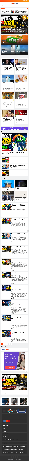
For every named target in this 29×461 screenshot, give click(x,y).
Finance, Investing (22, 66)
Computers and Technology (5, 187)
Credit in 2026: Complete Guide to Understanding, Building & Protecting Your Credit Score (12, 29)
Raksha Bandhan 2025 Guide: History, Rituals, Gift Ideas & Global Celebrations (20, 84)
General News (18, 98)
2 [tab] (24, 33)
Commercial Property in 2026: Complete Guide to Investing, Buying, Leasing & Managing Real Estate (19, 317)
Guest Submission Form (6, 434)
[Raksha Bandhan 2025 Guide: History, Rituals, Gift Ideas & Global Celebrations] (21, 79)
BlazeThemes (19, 459)
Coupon (3, 223)
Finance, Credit (18, 66)
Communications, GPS (5, 305)
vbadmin (4, 70)
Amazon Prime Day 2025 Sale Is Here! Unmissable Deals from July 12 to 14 (6, 189)
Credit (3, 25)
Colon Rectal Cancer (4, 335)
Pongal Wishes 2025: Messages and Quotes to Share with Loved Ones (14, 42)
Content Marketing (4, 277)
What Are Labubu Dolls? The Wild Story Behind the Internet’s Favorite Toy (7, 120)
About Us (4, 428)
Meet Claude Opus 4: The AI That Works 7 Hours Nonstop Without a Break (21, 199)
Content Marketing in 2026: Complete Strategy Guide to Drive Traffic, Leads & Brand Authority (19, 273)
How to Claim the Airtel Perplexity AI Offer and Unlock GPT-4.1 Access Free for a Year (21, 100)
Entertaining (23, 398)
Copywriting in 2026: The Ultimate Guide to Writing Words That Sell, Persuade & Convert (18, 172)
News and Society (4, 40)
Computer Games (4, 290)
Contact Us (4, 430)
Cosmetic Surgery (4, 238)
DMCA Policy (4, 431)
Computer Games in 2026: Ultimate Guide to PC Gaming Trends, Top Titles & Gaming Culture (18, 287)
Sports (5, 399)
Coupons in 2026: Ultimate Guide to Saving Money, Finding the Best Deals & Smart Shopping (18, 159)
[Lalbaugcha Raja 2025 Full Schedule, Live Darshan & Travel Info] (8, 96)
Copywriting (3, 251)
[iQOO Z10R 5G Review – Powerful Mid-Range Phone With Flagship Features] (8, 79)
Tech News (3, 49)
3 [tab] (25, 33)
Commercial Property (4, 320)
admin (3, 43)
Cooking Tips (3, 264)
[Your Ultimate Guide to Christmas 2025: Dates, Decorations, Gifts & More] (21, 113)
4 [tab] (26, 33)
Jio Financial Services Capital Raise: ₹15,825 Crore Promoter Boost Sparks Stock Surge (21, 68)
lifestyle (17, 82)
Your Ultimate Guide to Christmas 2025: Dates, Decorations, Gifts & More (20, 118)
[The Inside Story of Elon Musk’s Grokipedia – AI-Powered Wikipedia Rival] (8, 63)
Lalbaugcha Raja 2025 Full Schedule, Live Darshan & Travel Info (8, 102)
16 (9, 344)
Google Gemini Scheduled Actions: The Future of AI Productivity (21, 188)
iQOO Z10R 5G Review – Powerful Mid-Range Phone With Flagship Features (8, 84)
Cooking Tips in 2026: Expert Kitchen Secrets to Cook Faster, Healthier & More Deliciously (18, 260)
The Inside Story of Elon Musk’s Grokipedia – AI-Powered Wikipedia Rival (7, 68)
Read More (12, 231)
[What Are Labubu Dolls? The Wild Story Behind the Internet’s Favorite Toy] (8, 114)
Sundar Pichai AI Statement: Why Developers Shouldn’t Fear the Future (7, 201)
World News (7, 66)
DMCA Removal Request (6, 433)
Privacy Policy (4, 436)
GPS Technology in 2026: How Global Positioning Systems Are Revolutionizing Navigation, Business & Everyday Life (18, 302)
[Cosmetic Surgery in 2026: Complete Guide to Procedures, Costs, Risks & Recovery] (5, 166)
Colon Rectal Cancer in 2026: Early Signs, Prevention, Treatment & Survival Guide (18, 332)
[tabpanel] (14, 24)
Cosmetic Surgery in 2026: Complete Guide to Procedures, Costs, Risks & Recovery (19, 234)
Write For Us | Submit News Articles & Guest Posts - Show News (10, 439)
